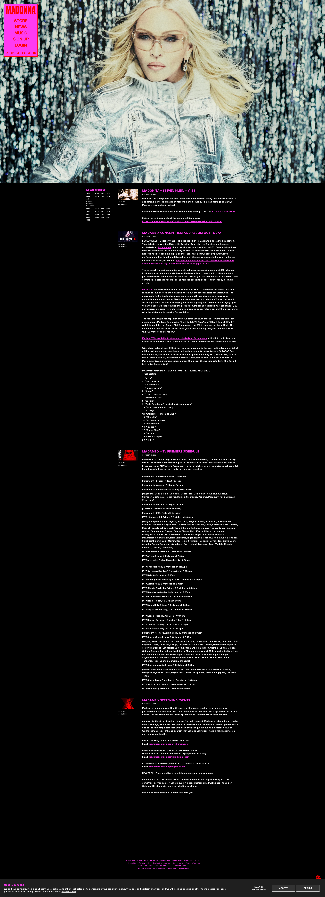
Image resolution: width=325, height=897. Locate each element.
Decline (308, 888)
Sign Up (21, 39)
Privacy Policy (69, 891)
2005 (88, 217)
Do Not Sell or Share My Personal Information (157, 868)
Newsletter (132, 863)
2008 (97, 214)
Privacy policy (144, 863)
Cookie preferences (163, 865)
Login (21, 45)
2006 (108, 214)
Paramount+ (164, 247)
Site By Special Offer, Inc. (182, 860)
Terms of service (193, 863)
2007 (102, 214)
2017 (88, 209)
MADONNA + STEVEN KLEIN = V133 (168, 190)
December (90, 205)
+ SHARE (121, 202)
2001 (108, 217)
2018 (108, 196)
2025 (88, 193)
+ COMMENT (123, 204)
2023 (102, 193)
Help (197, 860)
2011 (102, 211)
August (89, 201)
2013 (88, 211)
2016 (97, 209)
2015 (102, 209)
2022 (108, 193)
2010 (108, 211)
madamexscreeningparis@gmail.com (168, 744)
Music (20, 33)
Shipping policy (146, 865)
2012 (97, 211)
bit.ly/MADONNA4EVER (223, 211)
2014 (108, 209)
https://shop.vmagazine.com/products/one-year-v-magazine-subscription (182, 221)
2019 (102, 196)
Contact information (161, 863)
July (88, 199)
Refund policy (178, 863)
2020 (97, 196)
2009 (88, 214)
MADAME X (148, 289)
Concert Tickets (181, 865)
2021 (88, 196)
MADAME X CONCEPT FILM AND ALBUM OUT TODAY (182, 233)
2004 (97, 217)
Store (20, 21)
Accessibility (184, 868)
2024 (97, 193)
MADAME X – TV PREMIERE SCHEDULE (170, 451)
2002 (102, 217)
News (21, 27)
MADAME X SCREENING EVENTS (166, 700)
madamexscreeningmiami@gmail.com (169, 757)
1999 (88, 220)
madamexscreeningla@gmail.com (167, 766)
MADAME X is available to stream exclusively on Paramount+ (174, 338)
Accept (283, 888)
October (89, 203)
